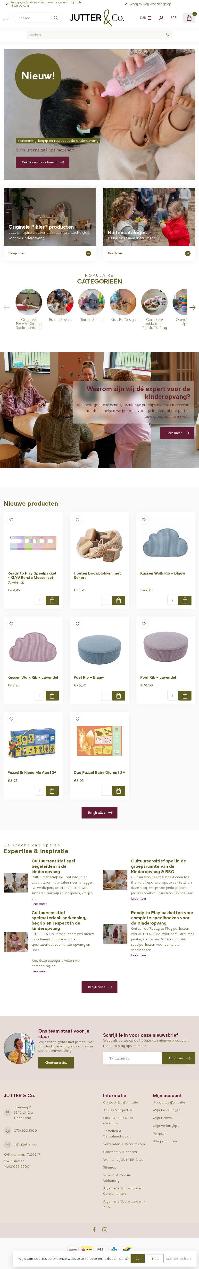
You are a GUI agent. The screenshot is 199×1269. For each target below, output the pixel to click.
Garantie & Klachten (120, 1152)
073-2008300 (25, 1130)
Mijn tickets (162, 1118)
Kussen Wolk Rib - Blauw (162, 573)
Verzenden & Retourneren (124, 1144)
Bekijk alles (96, 812)
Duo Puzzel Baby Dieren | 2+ (99, 772)
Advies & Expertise (118, 1110)
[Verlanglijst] (173, 18)
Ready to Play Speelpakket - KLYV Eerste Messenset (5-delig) (32, 577)
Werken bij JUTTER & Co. (123, 1159)
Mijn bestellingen (167, 1110)
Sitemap (109, 1167)
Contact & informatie (120, 1102)
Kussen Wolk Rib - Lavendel (33, 677)
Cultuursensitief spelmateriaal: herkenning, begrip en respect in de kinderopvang (59, 920)
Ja (138, 1258)
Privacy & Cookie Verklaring (117, 1178)
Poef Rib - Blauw (89, 677)
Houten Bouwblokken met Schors (97, 575)
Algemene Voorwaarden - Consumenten (124, 1191)
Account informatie (169, 1102)
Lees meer (39, 904)
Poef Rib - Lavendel (158, 677)
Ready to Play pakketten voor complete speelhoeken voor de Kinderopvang (162, 918)
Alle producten (165, 1141)
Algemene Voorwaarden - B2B (124, 1204)
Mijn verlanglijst (166, 1125)
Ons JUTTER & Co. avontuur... (118, 1120)
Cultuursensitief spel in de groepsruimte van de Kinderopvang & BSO (158, 866)
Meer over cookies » (179, 1259)
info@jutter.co (25, 1144)
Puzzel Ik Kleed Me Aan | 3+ (32, 772)
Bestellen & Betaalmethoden (117, 1133)
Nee (155, 1258)
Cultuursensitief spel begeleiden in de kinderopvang (53, 866)
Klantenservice (56, 1062)
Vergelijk (159, 1133)
